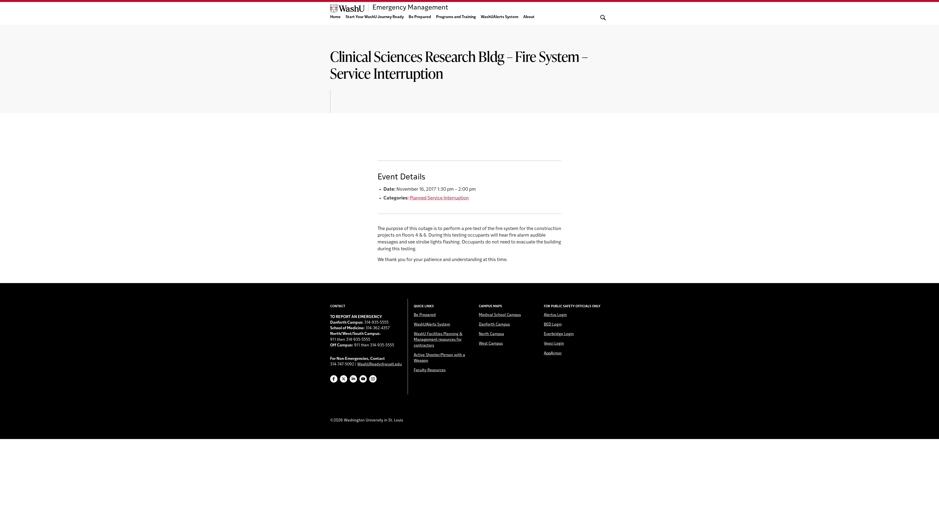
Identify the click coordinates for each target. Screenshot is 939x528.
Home (335, 17)
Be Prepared (420, 17)
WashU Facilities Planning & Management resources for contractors (438, 339)
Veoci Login (554, 344)
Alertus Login (555, 315)
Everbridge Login (559, 334)
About (529, 17)
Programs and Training (456, 17)
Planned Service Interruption (439, 198)
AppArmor (553, 353)
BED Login (553, 325)
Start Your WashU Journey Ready (375, 17)
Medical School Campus (500, 315)
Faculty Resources (430, 370)
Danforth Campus (494, 325)
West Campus (491, 344)
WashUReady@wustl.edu (379, 364)
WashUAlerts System (499, 17)
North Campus (491, 334)
